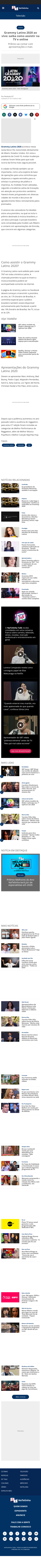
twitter (15, 116)
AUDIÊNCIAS (24, 1479)
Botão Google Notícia (11, 1540)
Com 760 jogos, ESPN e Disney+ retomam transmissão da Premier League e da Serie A (30, 1298)
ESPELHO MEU (6, 1491)
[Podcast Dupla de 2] (24, 1539)
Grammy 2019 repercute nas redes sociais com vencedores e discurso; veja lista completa (31, 579)
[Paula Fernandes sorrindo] (10, 546)
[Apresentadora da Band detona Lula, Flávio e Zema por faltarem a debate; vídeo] (10, 1006)
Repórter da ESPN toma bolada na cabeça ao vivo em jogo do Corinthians (29, 1386)
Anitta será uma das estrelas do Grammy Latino (30, 532)
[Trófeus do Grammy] (10, 502)
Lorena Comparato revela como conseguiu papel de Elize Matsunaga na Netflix (18, 670)
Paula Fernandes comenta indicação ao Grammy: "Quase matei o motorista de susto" (30, 548)
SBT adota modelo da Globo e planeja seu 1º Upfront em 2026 (27, 326)
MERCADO (24, 1483)
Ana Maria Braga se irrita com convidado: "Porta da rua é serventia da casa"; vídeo (30, 1255)
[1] (10, 771)
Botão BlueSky (30, 1540)
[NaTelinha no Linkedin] (17, 1539)
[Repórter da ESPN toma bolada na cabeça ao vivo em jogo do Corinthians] (10, 1385)
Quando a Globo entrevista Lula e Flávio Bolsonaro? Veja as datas (31, 949)
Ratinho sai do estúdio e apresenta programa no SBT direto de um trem (31, 1328)
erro (37, 115)
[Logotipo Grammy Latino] (10, 516)
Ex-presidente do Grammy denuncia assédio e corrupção (29, 488)
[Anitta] (10, 532)
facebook (9, 116)
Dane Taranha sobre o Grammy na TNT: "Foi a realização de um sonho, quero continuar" (30, 563)
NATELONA (24, 1487)
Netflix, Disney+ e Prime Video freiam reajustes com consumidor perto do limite (28, 353)
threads (31, 116)
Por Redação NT (7, 96)
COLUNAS (4, 1483)
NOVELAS (4, 1475)
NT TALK (4, 1479)
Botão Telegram (5, 1540)
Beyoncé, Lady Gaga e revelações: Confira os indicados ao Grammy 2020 (30, 503)
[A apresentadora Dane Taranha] (10, 562)
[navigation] (3, 7)
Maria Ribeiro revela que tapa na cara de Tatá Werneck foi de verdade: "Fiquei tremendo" (30, 1314)
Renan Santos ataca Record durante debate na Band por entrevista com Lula (30, 1037)
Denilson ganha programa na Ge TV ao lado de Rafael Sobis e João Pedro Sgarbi (30, 935)
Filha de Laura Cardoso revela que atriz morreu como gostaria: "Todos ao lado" (29, 964)
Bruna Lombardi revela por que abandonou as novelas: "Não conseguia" (28, 1152)
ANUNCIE (20, 1515)
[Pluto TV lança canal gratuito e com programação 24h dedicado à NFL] (10, 1224)
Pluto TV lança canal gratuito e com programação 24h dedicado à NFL (30, 1224)
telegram (20, 116)
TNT (29, 445)
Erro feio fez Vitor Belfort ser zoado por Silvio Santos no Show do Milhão (30, 1108)
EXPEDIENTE (20, 1510)
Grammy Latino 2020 (11, 146)
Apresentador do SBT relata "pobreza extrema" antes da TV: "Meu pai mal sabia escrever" (18, 740)
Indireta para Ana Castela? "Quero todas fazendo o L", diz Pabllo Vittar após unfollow (30, 836)
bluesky (26, 116)
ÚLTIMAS (4, 1471)
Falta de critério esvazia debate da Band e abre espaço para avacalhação (28, 339)
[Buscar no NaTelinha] (38, 8)
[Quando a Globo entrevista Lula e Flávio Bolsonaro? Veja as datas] (10, 948)
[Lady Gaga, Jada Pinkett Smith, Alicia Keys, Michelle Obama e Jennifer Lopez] (10, 577)
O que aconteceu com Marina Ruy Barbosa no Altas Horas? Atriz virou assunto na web (30, 1094)
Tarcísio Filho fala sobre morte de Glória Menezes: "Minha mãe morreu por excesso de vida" (31, 820)
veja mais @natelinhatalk (20, 751)
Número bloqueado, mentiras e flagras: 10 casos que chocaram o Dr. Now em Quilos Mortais (30, 1372)
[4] (10, 819)
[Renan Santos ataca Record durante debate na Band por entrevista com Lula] (10, 1036)
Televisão (20, 15)
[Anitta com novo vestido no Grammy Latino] (10, 593)
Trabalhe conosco (20, 1526)
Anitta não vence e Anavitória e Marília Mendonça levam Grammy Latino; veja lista (30, 518)
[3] (10, 803)
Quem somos (20, 1506)
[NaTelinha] (20, 8)
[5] (10, 835)
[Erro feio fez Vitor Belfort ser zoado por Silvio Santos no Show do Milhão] (10, 1108)
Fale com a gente (20, 1522)
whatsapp (4, 116)
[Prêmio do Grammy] (10, 488)
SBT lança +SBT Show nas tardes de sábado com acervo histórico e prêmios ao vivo (31, 772)
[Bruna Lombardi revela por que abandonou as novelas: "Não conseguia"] (10, 1151)
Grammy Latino (8, 445)
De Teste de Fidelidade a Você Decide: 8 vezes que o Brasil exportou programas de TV (30, 1166)
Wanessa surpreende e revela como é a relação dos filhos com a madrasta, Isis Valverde (31, 1181)
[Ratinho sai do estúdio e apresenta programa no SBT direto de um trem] (10, 1327)
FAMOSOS (23, 1475)
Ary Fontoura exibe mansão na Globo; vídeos (29, 1079)
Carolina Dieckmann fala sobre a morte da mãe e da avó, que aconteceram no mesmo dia (30, 788)
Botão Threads (36, 1540)
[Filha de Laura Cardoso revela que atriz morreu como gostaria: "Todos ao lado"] (10, 962)
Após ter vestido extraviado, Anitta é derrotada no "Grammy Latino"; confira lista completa (30, 595)
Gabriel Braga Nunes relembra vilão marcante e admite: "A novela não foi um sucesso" (31, 1239)
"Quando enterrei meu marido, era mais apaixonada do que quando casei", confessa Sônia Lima (19, 706)
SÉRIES (3, 1487)
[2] (10, 787)
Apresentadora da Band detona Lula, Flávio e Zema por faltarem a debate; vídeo (29, 1007)
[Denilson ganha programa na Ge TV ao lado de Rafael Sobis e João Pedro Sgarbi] (10, 934)
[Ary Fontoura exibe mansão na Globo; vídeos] (10, 1079)
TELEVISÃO (24, 1471)
